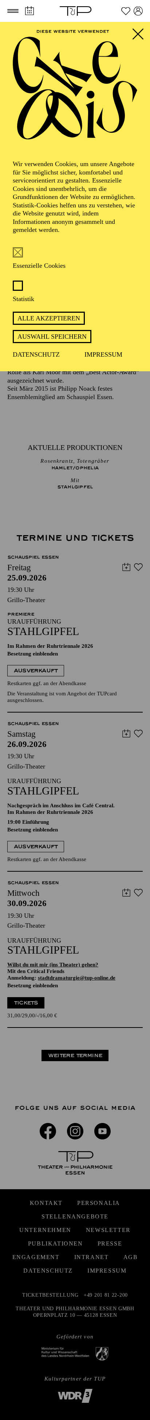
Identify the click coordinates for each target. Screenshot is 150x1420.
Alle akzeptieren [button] (48, 318)
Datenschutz (36, 354)
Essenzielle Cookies (39, 265)
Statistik (23, 299)
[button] (13, 10)
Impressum (103, 354)
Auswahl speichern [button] (52, 336)
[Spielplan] (29, 10)
